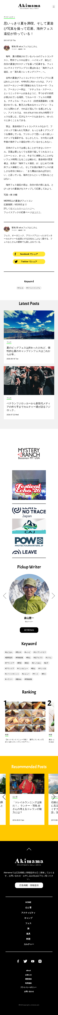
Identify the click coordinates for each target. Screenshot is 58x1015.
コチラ (37, 212)
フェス (28, 923)
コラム (49, 658)
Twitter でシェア (29, 261)
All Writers (29, 630)
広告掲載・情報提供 (29, 885)
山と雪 (28, 907)
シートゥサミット (12, 674)
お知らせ (28, 975)
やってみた (37, 663)
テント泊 (42, 668)
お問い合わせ (29, 991)
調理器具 (9, 658)
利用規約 (28, 983)
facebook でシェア (29, 254)
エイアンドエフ (40, 652)
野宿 (19, 663)
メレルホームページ (22, 208)
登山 (28, 658)
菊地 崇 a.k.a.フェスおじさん (24, 46)
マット (36, 674)
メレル (20, 288)
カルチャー (29, 944)
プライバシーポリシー (28, 987)
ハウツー (9, 679)
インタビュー (23, 668)
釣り (44, 674)
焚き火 (19, 652)
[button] (6, 596)
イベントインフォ (33, 288)
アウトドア (10, 663)
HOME (28, 902)
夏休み (19, 679)
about (28, 970)
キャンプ (28, 918)
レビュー (26, 674)
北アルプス (39, 658)
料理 (28, 939)
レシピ (27, 652)
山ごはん (9, 652)
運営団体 (28, 979)
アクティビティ (28, 913)
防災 (27, 663)
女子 (46, 663)
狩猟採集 (20, 658)
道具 (28, 934)
